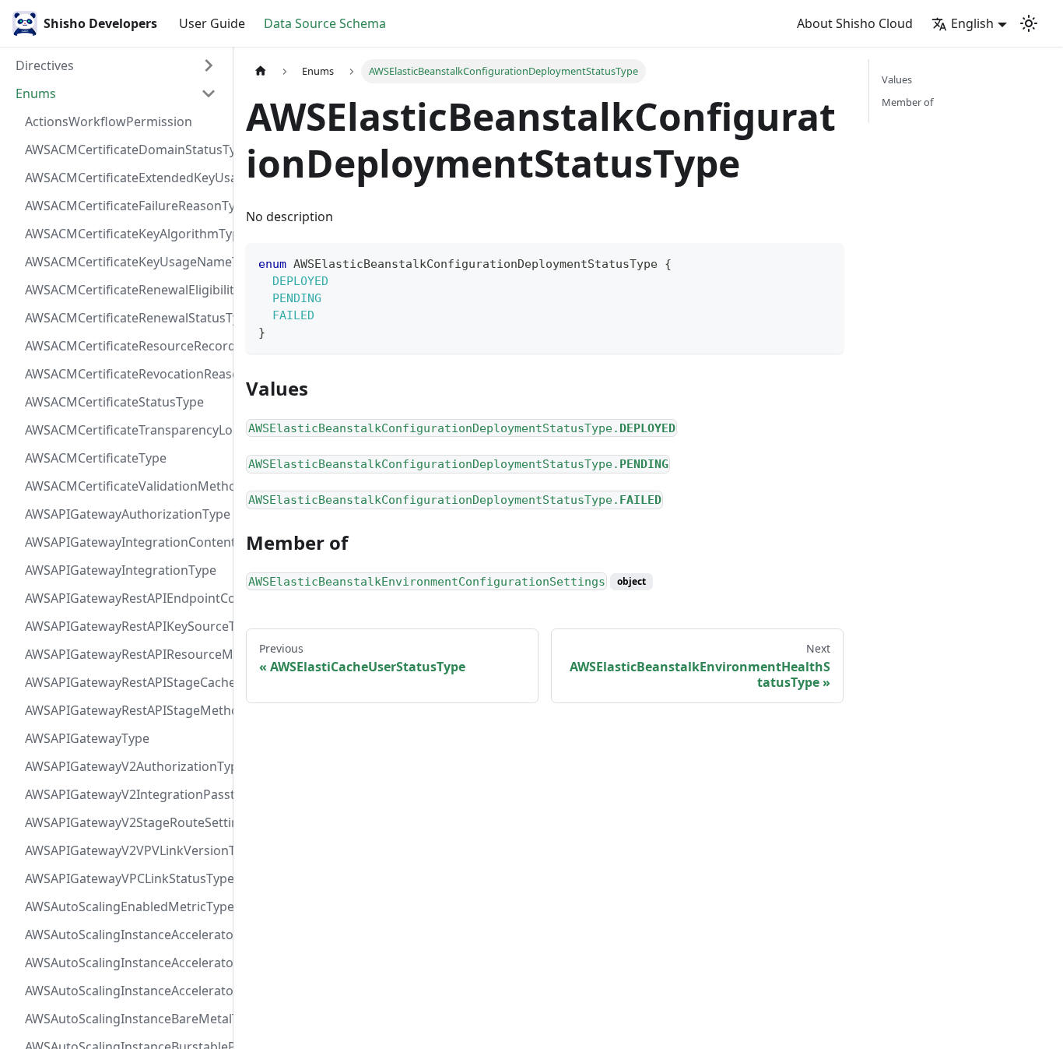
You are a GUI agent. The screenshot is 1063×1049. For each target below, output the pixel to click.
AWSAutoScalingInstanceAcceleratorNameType (125, 962)
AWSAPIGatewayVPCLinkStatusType (125, 878)
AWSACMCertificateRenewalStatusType (125, 317)
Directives (45, 65)
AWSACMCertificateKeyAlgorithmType (125, 233)
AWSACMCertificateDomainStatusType (125, 149)
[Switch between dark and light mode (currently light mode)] (1028, 23)
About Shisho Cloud (855, 23)
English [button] (972, 23)
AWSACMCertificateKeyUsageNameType (125, 261)
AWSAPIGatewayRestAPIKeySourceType (125, 626)
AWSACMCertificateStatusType (114, 401)
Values (897, 79)
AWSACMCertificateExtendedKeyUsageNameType (125, 177)
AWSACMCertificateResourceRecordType (125, 345)
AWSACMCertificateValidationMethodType (125, 486)
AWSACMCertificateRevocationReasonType (125, 373)
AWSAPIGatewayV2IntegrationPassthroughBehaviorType (125, 794)
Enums (36, 93)
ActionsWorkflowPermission (108, 121)
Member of (907, 102)
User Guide (212, 23)
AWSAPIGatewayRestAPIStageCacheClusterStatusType (125, 682)
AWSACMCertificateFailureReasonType (125, 205)
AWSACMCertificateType (96, 457)
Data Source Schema (325, 23)
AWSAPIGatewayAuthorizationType (125, 514)
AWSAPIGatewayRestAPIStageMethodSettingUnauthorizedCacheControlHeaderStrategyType (125, 710)
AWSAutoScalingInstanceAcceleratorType (125, 990)
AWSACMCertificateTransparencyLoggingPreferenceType (125, 429)
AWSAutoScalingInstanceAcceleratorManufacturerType (125, 934)
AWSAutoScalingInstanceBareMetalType (125, 1018)
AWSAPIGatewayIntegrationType (120, 570)
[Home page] (260, 71)
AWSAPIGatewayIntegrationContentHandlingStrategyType (125, 542)
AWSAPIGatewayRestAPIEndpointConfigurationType (125, 598)
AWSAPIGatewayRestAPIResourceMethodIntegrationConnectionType (125, 654)
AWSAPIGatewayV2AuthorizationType (125, 766)
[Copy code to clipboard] (824, 262)
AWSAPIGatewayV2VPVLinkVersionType (125, 850)
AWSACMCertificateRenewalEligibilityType (125, 289)
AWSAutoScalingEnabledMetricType (125, 906)
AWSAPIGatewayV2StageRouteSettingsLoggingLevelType (125, 822)
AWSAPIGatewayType (87, 738)
